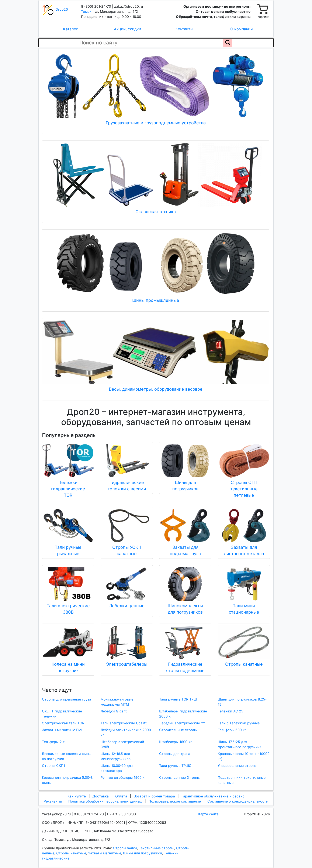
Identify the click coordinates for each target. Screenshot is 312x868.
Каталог (70, 29)
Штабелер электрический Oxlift (122, 744)
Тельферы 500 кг (232, 730)
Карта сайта (208, 814)
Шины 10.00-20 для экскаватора (117, 768)
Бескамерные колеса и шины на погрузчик (66, 756)
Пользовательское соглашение (175, 801)
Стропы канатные (71, 853)
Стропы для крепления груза (66, 699)
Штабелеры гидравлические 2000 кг (183, 713)
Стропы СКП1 (53, 765)
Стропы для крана (174, 754)
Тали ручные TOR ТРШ (178, 699)
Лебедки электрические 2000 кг (126, 732)
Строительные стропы (178, 730)
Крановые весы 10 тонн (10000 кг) (244, 756)
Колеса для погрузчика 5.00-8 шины (67, 780)
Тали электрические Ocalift (124, 723)
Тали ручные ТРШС (175, 765)
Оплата (121, 796)
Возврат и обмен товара (154, 796)
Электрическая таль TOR (63, 723)
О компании (241, 29)
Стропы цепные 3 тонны (179, 777)
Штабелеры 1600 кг (175, 742)
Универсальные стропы (237, 765)
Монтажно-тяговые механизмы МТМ (117, 701)
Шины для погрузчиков (142, 853)
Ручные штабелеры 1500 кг (123, 777)
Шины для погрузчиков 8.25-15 (242, 701)
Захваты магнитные (104, 853)
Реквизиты (53, 801)
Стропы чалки (125, 848)
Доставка (101, 796)
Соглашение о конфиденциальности (237, 801)
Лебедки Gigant (114, 711)
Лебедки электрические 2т (182, 723)
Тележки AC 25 (230, 711)
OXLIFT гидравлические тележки (62, 713)
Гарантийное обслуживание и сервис (213, 796)
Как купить (76, 796)
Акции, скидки (127, 29)
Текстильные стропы (156, 848)
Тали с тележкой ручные (239, 723)
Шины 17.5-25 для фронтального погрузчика (239, 744)
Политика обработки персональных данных (105, 801)
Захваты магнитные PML (62, 730)
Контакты (184, 29)
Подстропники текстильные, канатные (242, 780)
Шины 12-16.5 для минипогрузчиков (116, 756)
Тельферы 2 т (53, 742)
